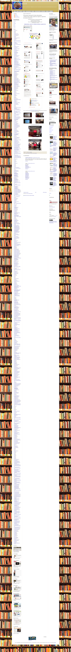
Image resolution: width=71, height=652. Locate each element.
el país (15, 206)
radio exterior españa (16, 379)
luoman (48, 642)
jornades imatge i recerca (17, 304)
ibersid (15, 274)
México (15, 325)
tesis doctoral (15, 441)
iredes (15, 297)
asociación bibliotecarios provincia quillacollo (17, 64)
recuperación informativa (17, 384)
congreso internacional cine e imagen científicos (17, 149)
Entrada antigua (45, 192)
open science (15, 341)
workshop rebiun (16, 540)
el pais (15, 205)
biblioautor (15, 73)
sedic (14, 413)
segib (14, 416)
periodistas (15, 350)
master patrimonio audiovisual (17, 320)
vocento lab (15, 535)
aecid (14, 36)
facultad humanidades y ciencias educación (16, 229)
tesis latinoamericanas (16, 442)
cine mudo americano (16, 126)
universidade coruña (16, 511)
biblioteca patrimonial (16, 81)
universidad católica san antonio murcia (17, 469)
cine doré (15, 122)
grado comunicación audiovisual (16, 263)
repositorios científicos (16, 399)
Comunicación (15, 143)
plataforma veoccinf (16, 358)
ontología (15, 340)
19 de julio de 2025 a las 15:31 (31, 163)
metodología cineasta (16, 324)
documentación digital (16, 189)
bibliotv (15, 89)
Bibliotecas (21, 11)
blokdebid (15, 95)
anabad (15, 42)
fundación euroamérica (16, 250)
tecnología (15, 436)
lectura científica (16, 308)
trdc (14, 448)
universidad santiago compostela (16, 505)
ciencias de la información (17, 117)
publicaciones (15, 375)
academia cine (15, 33)
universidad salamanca (16, 503)
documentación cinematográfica (16, 186)
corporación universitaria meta (17, 157)
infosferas (15, 283)
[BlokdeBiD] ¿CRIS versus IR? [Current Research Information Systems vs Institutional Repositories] (53, 150)
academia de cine (16, 34)
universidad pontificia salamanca (16, 501)
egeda (15, 202)
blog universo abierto (16, 93)
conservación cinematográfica (17, 153)
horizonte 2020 (16, 272)
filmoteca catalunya (16, 237)
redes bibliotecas (16, 392)
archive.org (15, 47)
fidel (14, 235)
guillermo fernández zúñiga (17, 266)
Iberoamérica (50, 11)
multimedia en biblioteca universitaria (17, 329)
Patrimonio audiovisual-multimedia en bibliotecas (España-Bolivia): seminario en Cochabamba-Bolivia (53, 184)
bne (14, 96)
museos (15, 334)
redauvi (15, 391)
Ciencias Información (28, 11)
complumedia (15, 140)
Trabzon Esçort (27, 178)
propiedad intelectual (16, 371)
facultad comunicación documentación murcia (16, 227)
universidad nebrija (16, 492)
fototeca (15, 248)
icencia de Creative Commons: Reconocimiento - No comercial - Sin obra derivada (53, 222)
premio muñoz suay (16, 364)
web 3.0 (15, 536)
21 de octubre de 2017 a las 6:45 (36, 157)
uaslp (14, 451)
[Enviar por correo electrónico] (28, 152)
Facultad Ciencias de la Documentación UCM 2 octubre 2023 (53, 75)
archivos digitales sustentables (16, 52)
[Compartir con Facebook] (30, 152)
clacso (15, 135)
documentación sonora (16, 192)
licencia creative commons (17, 311)
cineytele (15, 132)
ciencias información (16, 118)
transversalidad (16, 447)
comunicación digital (16, 145)
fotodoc (15, 246)
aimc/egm (15, 38)
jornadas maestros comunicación (16, 302)
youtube (15, 542)
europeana (15, 219)
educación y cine (16, 201)
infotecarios (15, 284)
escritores (15, 214)
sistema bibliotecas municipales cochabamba (17, 427)
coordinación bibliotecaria (17, 156)
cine (14, 120)
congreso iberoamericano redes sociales (17, 147)
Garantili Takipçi (27, 166)
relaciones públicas (16, 395)
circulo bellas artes (16, 133)
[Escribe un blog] (29, 152)
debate (15, 172)
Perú (14, 351)
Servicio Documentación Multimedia (33, 110)
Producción (15, 369)
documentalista (16, 194)
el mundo (15, 204)
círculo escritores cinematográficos (16, 134)
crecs (14, 160)
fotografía (15, 247)
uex (14, 453)
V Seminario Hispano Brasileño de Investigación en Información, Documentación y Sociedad (55, 174)
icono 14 (15, 275)
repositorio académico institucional (16, 396)
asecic (15, 57)
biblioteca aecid (16, 78)
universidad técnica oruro (17, 507)
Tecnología (47, 11)
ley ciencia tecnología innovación (16, 310)
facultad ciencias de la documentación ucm (16, 226)
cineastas (15, 128)
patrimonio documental (16, 346)
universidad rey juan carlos (17, 502)
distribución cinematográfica (17, 182)
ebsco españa (15, 198)
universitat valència (16, 529)
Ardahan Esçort (27, 173)
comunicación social (16, 146)
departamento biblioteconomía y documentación (16, 176)
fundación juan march (16, 251)
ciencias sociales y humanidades (16, 119)
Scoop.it (50, 193)
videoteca (15, 534)
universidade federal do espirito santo (16, 516)
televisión (15, 438)
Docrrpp (14, 22)
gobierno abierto (16, 261)
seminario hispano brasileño (17, 417)
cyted (14, 169)
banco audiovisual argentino (17, 69)
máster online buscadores (17, 317)
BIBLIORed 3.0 (20, 4)
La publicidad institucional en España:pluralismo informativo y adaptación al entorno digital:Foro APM (53, 155)
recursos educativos (16, 385)
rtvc (14, 408)
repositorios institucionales (17, 400)
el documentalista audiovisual (17, 203)
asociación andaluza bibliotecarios (16, 62)
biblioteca (15, 77)
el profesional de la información (16, 207)
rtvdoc (14, 409)
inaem (15, 279)
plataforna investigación (16, 359)
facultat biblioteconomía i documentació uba (17, 232)
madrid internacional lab (17, 313)
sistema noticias (16, 428)
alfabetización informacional (17, 40)
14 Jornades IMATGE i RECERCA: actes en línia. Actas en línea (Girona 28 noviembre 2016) (55, 165)
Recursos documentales (38, 11)
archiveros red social (16, 48)
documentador (15, 193)
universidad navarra (16, 491)
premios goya (15, 365)
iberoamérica (15, 273)
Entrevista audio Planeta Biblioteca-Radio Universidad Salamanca (53, 64)
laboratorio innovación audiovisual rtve (16, 307)
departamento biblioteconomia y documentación (16, 174)
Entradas (51, 189)
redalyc (15, 390)
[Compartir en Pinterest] (31, 152)
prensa (15, 366)
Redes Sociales (43, 11)
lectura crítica (15, 309)
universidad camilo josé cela (17, 465)
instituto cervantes (16, 285)
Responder (26, 179)
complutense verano (16, 142)
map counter (30, 640)
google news (15, 262)
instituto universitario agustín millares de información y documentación (17, 290)
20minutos (15, 30)
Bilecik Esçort (26, 176)
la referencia (15, 306)
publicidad (15, 376)
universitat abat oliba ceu (17, 518)
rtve (14, 410)
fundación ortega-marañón (17, 253)
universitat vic (15, 530)
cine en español (16, 123)
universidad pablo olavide (17, 494)
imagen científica (16, 278)
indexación (15, 280)
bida (14, 91)
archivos (15, 51)
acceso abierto (15, 35)
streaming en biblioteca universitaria (16, 433)
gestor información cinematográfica (16, 259)
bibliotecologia (15, 88)
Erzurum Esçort (27, 175)
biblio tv (15, 72)
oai (14, 336)
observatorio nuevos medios (17, 337)
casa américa (15, 103)
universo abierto (16, 531)
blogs (14, 94)
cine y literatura (16, 127)
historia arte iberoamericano (17, 269)
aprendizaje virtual (16, 46)
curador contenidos (16, 167)
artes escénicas (16, 56)
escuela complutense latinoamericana (16, 215)
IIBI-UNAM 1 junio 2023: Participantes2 (52, 72)
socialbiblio (15, 429)
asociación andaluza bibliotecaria (16, 61)
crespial (15, 161)
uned (14, 457)
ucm (14, 452)
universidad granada (16, 478)
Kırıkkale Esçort (27, 174)
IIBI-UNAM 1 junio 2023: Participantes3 (52, 73)
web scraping (15, 537)
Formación (33, 11)
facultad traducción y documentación (16, 230)
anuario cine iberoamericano (17, 44)
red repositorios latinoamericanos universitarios (16, 388)
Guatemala (15, 265)
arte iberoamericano (16, 55)
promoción (15, 370)
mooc (14, 326)
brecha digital (15, 98)
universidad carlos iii (16, 467)
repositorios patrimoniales (17, 401)
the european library (16, 443)
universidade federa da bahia (17, 514)
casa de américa (16, 104)
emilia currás (15, 209)
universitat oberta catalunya (17, 525)
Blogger (55, 642)
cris (14, 162)
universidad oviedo (16, 493)
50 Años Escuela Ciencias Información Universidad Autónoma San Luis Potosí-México (53, 61)
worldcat (15, 541)
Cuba (14, 165)
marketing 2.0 (15, 316)
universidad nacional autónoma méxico (16, 486)
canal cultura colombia (16, 102)
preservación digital (16, 368)
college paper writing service (28, 157)
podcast (15, 360)
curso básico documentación (17, 168)
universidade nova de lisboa (17, 517)
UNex (14, 458)
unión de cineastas (16, 459)
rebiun (15, 382)
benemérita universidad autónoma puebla (16, 71)
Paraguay (15, 342)
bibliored (15, 76)
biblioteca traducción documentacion (16, 84)
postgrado (15, 363)
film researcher (15, 236)
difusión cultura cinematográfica (16, 179)
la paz (14, 305)
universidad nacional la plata (17, 490)
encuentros (15, 210)
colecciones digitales (16, 137)
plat (14, 354)
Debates (18, 11)
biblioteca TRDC (16, 85)
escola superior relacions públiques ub (17, 213)
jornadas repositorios (16, 303)
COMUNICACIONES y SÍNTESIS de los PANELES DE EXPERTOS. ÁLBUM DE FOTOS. (35, 24)
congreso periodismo (16, 150)
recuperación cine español (17, 383)
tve (14, 449)
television (15, 437)
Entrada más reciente (26, 192)
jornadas (15, 299)
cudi (14, 166)
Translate (55, 216)
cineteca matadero (16, 131)
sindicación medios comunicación (16, 425)
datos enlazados (16, 171)
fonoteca (15, 241)
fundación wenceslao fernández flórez (16, 256)
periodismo (15, 349)
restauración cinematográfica (17, 404)
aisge (14, 39)
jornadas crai (15, 301)
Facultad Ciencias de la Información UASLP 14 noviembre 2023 (53, 79)
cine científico (15, 121)
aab (14, 31)
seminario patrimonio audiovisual (16, 420)
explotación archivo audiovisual (16, 220)
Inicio (35, 192)
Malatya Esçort (27, 177)
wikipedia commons (16, 539)
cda (14, 105)
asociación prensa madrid (17, 65)
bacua (15, 68)
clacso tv (15, 136)
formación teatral (16, 245)
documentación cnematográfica (16, 188)
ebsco (14, 197)
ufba (14, 454)
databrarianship (16, 170)
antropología (15, 43)
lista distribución (16, 312)
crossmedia (15, 163)
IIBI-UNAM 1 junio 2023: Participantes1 (52, 70)
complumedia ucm (16, 141)
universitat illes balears (16, 521)
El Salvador (15, 208)
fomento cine (15, 240)
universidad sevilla (16, 506)
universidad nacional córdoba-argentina (16, 487)
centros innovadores (16, 114)
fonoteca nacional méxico (17, 242)
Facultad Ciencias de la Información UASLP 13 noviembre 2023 (53, 77)
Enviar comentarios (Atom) (29, 193)
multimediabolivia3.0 (16, 330)
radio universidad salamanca (17, 380)
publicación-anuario (16, 374)
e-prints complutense (16, 196)
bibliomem (15, 75)
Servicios (24, 11)
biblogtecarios (15, 90)
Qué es (15, 11)
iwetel (14, 298)
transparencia (15, 446)
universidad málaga (16, 484)
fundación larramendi (16, 252)
